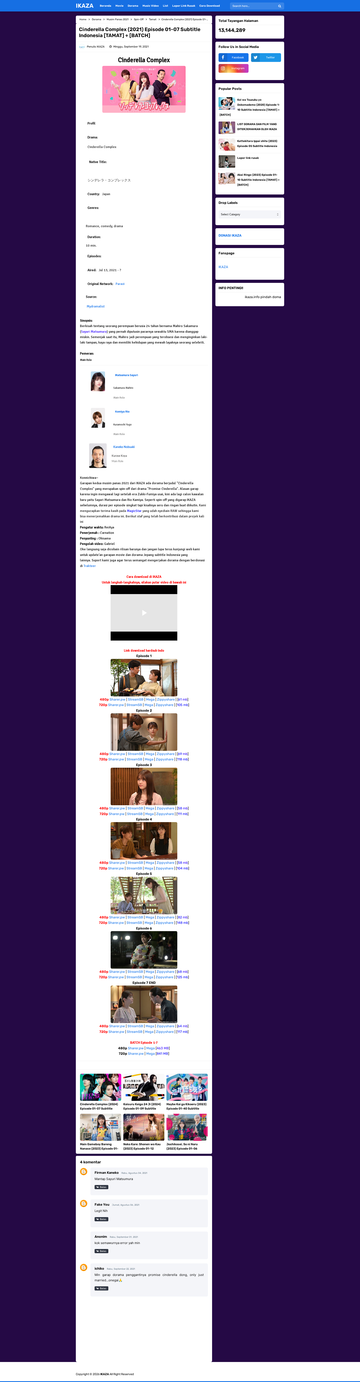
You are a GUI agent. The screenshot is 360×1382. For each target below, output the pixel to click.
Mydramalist (96, 306)
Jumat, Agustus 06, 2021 (125, 1205)
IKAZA (223, 267)
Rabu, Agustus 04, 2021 (134, 1173)
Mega (150, 699)
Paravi (120, 284)
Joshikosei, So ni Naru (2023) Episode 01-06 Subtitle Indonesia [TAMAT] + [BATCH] (187, 1150)
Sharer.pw (117, 699)
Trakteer (90, 566)
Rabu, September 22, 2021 (121, 1269)
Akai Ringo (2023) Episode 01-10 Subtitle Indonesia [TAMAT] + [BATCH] (258, 179)
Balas (103, 1187)
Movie (119, 5)
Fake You (102, 1204)
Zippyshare (166, 699)
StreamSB (136, 699)
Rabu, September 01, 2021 (124, 1237)
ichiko (99, 1268)
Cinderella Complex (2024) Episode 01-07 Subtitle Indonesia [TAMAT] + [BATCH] (99, 1110)
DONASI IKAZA (230, 235)
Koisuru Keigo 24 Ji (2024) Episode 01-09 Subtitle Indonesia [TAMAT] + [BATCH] (142, 1110)
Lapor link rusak (248, 157)
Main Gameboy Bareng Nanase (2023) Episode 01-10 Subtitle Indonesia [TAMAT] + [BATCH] (99, 1150)
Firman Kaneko (107, 1173)
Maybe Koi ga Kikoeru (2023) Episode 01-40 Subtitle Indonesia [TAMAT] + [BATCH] (186, 1110)
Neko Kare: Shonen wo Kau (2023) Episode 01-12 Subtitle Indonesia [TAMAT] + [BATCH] (143, 1150)
